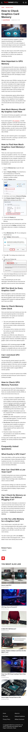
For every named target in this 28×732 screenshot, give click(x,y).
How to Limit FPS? (6, 585)
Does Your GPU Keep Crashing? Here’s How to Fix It (13, 674)
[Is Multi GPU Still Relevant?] (14, 619)
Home (2, 7)
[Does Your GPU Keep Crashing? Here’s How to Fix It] (14, 664)
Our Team (5, 716)
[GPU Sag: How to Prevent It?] (14, 597)
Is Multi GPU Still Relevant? (8, 628)
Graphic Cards (9, 7)
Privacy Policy (6, 719)
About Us (17, 713)
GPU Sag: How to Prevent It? (9, 607)
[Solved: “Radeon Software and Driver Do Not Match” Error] (14, 641)
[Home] (11, 3)
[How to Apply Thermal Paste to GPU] (14, 688)
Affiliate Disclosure (19, 719)
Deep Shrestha (6, 587)
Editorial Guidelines (20, 716)
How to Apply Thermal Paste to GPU (11, 697)
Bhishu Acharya (6, 608)
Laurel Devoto (6, 20)
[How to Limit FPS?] (14, 575)
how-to (4, 550)
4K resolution (16, 120)
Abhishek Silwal (6, 699)
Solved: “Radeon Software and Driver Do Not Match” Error (13, 651)
